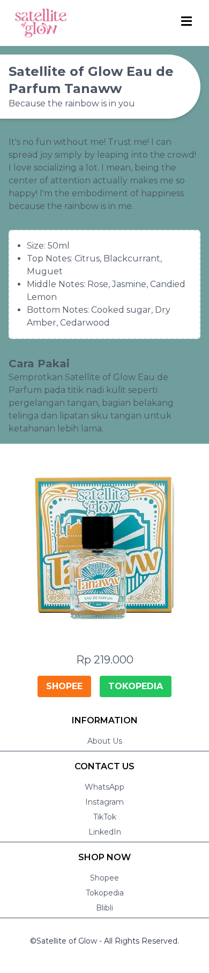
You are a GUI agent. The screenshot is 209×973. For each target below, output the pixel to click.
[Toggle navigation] (187, 20)
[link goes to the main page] (40, 23)
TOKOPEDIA (135, 686)
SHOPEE (64, 686)
